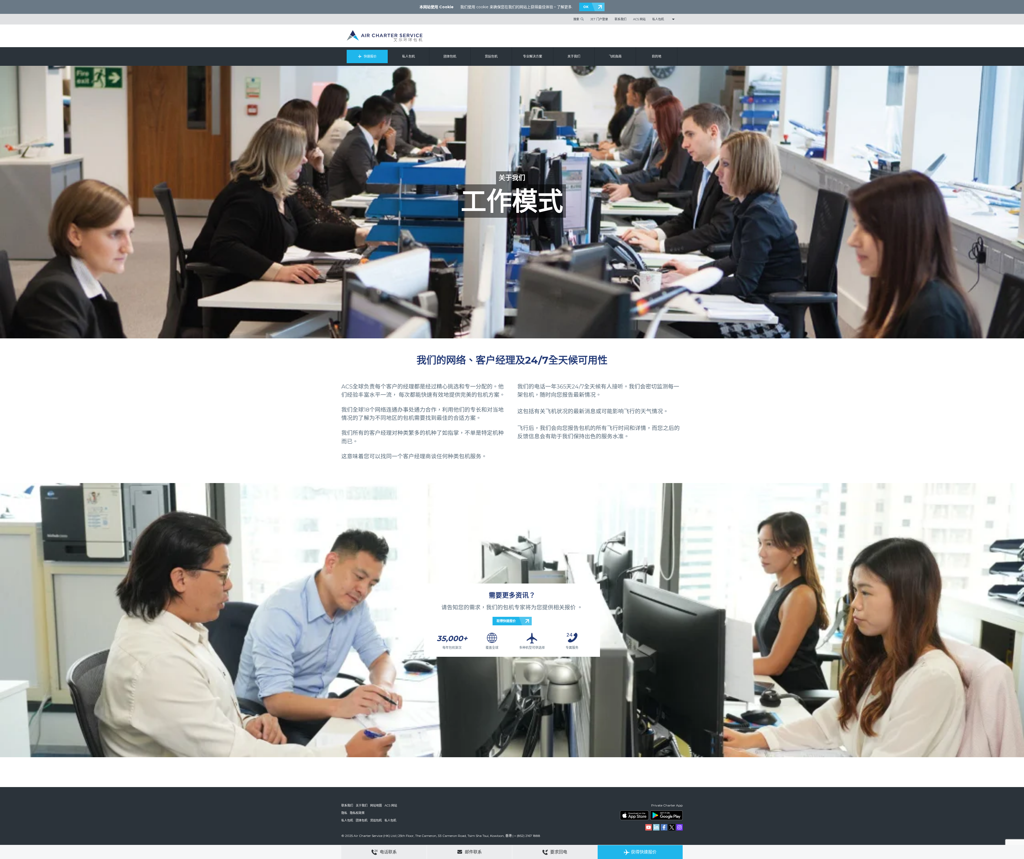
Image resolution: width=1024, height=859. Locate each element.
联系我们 (620, 19)
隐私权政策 (357, 813)
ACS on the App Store (634, 815)
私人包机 (658, 19)
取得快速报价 (506, 621)
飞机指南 (615, 56)
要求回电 (558, 851)
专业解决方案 (532, 56)
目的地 (656, 56)
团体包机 (449, 56)
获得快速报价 (644, 851)
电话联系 (388, 851)
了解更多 (564, 7)
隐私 (344, 813)
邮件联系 (473, 851)
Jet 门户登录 (599, 19)
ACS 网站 (639, 19)
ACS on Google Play (666, 815)
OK (586, 7)
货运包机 (491, 56)
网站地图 (376, 805)
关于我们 (573, 56)
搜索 (576, 19)
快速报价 (370, 56)
